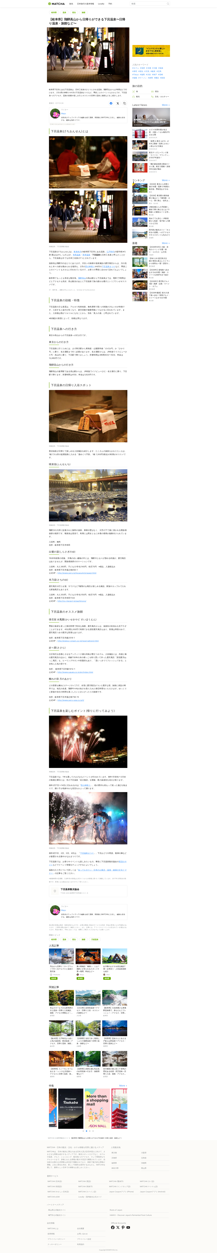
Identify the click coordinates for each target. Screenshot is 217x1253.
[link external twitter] (118, 1228)
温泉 (64, 12)
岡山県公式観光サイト (57, 1210)
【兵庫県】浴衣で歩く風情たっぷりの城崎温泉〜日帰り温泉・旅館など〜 (88, 1040)
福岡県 (114, 1163)
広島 (159, 71)
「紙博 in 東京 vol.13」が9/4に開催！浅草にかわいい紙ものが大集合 (159, 143)
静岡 (151, 78)
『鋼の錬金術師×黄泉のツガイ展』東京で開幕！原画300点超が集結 (159, 166)
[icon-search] (168, 4)
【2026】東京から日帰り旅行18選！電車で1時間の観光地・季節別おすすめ (159, 186)
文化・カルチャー (162, 96)
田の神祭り (90, 266)
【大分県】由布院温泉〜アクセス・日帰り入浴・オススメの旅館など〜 (88, 1010)
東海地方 (77, 251)
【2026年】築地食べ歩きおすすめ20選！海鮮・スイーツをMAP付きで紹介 (159, 272)
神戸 (155, 74)
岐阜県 (54, 12)
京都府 (114, 1158)
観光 (138, 96)
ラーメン (143, 78)
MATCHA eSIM (54, 1197)
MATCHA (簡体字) (85, 1186)
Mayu (63, 113)
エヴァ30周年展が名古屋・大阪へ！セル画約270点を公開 (159, 132)
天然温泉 (94, 939)
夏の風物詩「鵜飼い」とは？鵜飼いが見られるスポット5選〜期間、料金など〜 (88, 968)
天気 (147, 71)
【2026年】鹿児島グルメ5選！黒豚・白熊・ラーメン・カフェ (159, 283)
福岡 (143, 74)
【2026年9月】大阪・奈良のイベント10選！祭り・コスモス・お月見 (158, 249)
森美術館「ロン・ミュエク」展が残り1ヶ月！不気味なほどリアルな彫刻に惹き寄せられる (150, 122)
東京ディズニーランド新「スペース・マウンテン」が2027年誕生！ (159, 155)
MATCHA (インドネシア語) (119, 1186)
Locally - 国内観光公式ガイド (90, 1197)
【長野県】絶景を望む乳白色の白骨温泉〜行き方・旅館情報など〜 (88, 1071)
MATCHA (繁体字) (116, 1181)
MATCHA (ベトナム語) (149, 1186)
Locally (101, 4)
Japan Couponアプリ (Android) (152, 1192)
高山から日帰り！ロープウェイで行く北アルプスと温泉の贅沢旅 (61, 968)
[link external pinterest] (123, 1228)
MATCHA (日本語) (55, 1181)
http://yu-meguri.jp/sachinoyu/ (72, 601)
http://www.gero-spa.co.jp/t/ (71, 700)
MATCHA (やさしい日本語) (58, 1192)
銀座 (153, 71)
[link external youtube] (128, 1228)
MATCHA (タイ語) (147, 1181)
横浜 (157, 78)
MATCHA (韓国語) (55, 1186)
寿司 (135, 71)
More (122, 1085)
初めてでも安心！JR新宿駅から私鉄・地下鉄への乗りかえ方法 (159, 220)
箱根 (135, 78)
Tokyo (136, 74)
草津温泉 (86, 255)
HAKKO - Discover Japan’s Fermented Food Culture (131, 1215)
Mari (108, 974)
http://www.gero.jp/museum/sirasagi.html (77, 573)
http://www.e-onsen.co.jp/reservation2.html (78, 641)
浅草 (143, 68)
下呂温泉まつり (108, 266)
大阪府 (143, 1153)
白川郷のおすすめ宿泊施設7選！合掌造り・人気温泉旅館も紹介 (114, 968)
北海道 (143, 1158)
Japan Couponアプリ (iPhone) (121, 1192)
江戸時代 (110, 251)
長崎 (161, 74)
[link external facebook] (113, 1228)
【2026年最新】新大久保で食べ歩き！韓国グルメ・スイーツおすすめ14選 (159, 295)
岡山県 (143, 1168)
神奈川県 (115, 1168)
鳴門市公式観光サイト (57, 1215)
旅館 (83, 12)
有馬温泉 (77, 255)
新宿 (163, 78)
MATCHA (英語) (84, 1181)
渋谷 (149, 74)
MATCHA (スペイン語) (87, 1192)
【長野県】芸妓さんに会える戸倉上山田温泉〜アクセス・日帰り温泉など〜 (114, 1040)
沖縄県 (143, 1163)
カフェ (136, 68)
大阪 (155, 68)
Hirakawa (56, 974)
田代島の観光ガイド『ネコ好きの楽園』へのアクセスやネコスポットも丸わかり (159, 232)
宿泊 (74, 12)
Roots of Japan (116, 1210)
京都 (149, 68)
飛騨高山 (82, 278)
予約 (110, 4)
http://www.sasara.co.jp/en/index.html (75, 672)
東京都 (114, 1153)
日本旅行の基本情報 (85, 4)
